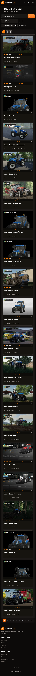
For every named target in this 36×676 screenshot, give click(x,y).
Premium (3, 647)
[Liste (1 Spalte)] (3, 31)
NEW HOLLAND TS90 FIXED (13, 378)
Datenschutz (4, 657)
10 (31, 620)
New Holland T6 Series (12, 610)
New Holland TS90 (10, 523)
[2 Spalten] (7, 31)
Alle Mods (4, 640)
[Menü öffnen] (33, 2)
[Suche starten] (24, 2)
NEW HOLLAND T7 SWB (12, 349)
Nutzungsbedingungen (7, 659)
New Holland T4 (9, 116)
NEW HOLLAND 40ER (11, 319)
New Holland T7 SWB (11, 174)
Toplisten (3, 645)
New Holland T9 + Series (12, 494)
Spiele (3, 642)
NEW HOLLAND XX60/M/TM (13, 232)
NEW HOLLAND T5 (10, 436)
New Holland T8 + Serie (12, 465)
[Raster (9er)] (10, 31)
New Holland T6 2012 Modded (14, 145)
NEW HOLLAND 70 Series (12, 203)
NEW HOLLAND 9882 (11, 290)
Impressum (4, 654)
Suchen (31, 16)
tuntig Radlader (10, 87)
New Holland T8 (9, 552)
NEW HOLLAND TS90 (11, 407)
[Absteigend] (20, 21)
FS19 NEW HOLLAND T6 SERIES (14, 581)
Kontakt (3, 661)
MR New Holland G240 (12, 58)
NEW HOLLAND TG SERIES (12, 261)
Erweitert (23, 25)
